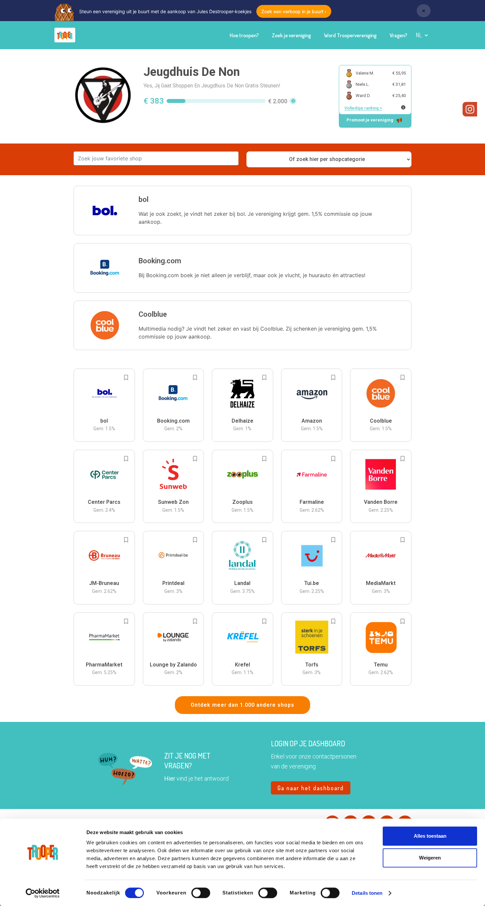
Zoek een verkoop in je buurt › (293, 11)
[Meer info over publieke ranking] (403, 107)
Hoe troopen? (244, 35)
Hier (169, 778)
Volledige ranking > (363, 108)
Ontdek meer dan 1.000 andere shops (242, 705)
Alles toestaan (430, 836)
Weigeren (430, 857)
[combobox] (156, 158)
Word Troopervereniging (350, 35)
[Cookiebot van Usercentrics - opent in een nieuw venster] (43, 893)
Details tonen (367, 893)
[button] (422, 35)
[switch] (200, 893)
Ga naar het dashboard (310, 788)
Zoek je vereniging (291, 35)
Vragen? (398, 35)
